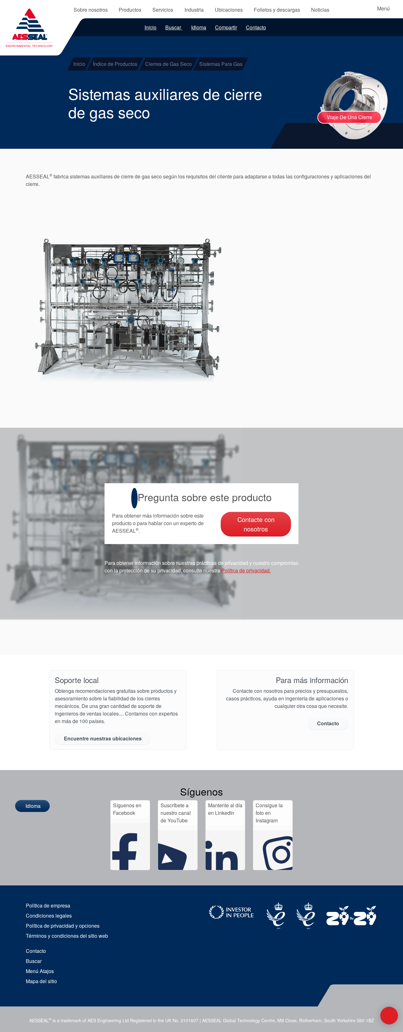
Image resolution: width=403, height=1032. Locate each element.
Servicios (162, 9)
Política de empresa (48, 905)
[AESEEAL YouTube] (177, 850)
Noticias (320, 9)
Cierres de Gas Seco (168, 63)
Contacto (256, 27)
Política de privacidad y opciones (62, 925)
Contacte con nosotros (256, 524)
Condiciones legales (49, 915)
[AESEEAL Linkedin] (225, 850)
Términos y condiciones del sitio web (67, 935)
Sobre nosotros (91, 9)
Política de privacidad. (246, 570)
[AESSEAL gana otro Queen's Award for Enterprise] (276, 915)
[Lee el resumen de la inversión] (351, 917)
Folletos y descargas (277, 9)
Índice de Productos (115, 63)
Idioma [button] (198, 27)
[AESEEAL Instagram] (272, 850)
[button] (127, 309)
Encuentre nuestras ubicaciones (103, 738)
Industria (194, 9)
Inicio (150, 27)
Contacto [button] (328, 723)
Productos (130, 9)
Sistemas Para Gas (220, 63)
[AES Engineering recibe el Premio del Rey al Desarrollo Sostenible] (306, 915)
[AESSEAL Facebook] (130, 846)
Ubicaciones (229, 9)
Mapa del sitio (41, 981)
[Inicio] (29, 24)
